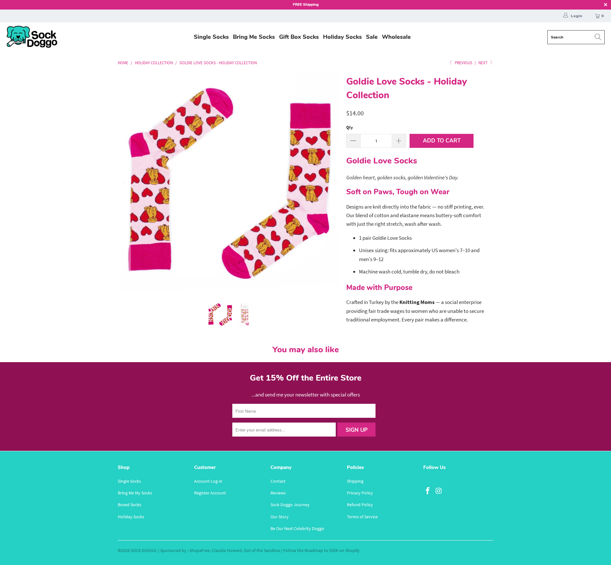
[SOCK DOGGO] (31, 37)
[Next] (335, 182)
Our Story (279, 517)
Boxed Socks (129, 504)
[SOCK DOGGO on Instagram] (439, 491)
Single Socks (211, 37)
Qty (349, 127)
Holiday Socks (342, 37)
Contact (277, 481)
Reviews (278, 493)
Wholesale (396, 37)
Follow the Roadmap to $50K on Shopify (321, 550)
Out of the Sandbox (262, 550)
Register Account (210, 493)
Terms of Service (362, 517)
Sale (372, 37)
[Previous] (126, 182)
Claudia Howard (227, 550)
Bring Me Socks (254, 37)
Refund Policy (360, 504)
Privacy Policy (360, 493)
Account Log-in (208, 481)
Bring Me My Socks (135, 493)
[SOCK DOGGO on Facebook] (428, 491)
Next (483, 62)
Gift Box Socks (299, 37)
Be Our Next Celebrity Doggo (297, 528)
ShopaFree (199, 550)
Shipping (355, 481)
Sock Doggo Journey (290, 504)
